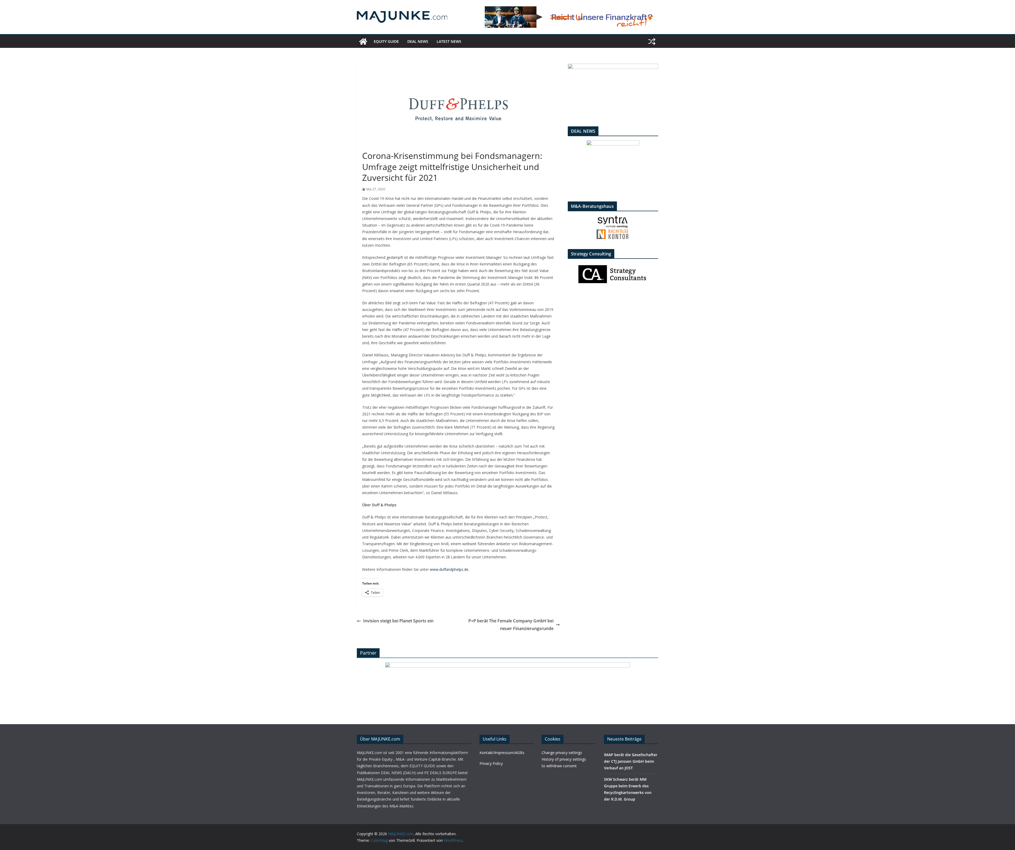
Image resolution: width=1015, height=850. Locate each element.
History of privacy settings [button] (564, 759)
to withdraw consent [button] (559, 765)
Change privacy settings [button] (562, 752)
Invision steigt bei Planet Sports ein (398, 621)
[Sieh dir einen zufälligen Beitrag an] (651, 41)
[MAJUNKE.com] (363, 41)
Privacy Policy (491, 763)
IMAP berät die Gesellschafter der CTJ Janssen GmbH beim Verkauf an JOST (630, 761)
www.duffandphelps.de (449, 569)
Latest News (449, 41)
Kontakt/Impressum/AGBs (501, 752)
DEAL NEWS (417, 41)
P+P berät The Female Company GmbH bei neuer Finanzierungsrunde (510, 624)
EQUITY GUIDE (386, 41)
